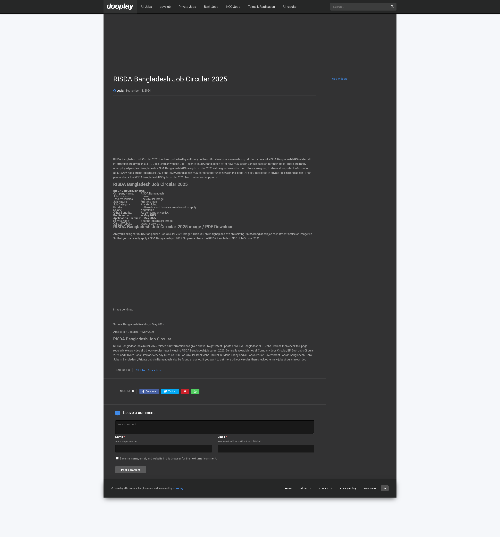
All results (289, 7)
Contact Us (325, 488)
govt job (165, 7)
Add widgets (339, 78)
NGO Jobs (233, 7)
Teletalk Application (261, 7)
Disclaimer (370, 488)
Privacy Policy (348, 488)
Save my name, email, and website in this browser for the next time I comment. (168, 458)
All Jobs (146, 7)
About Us (305, 488)
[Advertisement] (250, 42)
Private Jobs (187, 7)
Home (288, 488)
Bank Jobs (211, 7)
